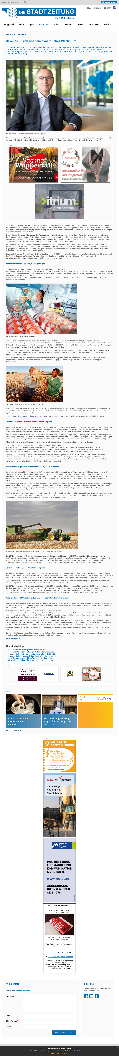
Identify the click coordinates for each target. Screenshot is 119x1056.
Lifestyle (80, 24)
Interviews (94, 24)
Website (9, 1026)
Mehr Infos (65, 1053)
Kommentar (10, 996)
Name (8, 1016)
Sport (31, 24)
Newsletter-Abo (110, 2)
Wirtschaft (44, 24)
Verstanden (55, 1053)
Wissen (67, 24)
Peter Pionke (21, 35)
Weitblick (108, 24)
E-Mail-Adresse (12, 1021)
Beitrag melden (97, 996)
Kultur (22, 24)
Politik (57, 24)
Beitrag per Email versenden (91, 996)
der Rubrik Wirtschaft (13, 730)
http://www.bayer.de (13, 638)
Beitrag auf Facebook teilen (86, 996)
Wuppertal (9, 24)
